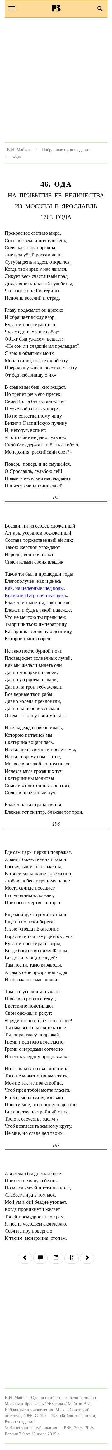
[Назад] (25, 1258)
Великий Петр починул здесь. (36, 595)
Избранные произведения (66, 149)
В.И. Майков (19, 149)
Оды (16, 156)
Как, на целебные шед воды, (35, 588)
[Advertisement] (56, 80)
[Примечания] (40, 1258)
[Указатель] (71, 1258)
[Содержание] (56, 1258)
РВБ (56, 8)
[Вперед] (87, 1258)
